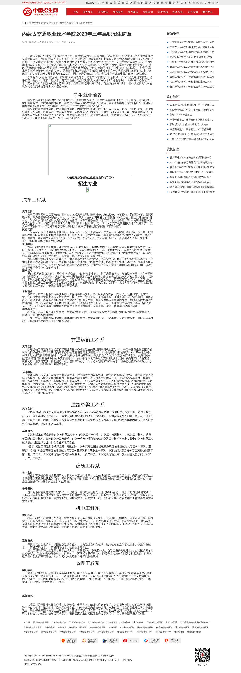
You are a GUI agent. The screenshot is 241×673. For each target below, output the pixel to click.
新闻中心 (88, 11)
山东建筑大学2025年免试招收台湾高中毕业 (192, 71)
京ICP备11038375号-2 (109, 660)
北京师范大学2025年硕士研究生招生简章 (191, 81)
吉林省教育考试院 (154, 622)
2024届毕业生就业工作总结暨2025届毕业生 (192, 192)
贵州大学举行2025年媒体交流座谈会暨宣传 (192, 167)
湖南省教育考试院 (144, 632)
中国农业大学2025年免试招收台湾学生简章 (192, 47)
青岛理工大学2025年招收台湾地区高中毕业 (192, 67)
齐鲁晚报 (62, 627)
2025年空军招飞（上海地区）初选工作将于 (192, 134)
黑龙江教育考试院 (200, 627)
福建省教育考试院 (106, 632)
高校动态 (163, 11)
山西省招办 (112, 622)
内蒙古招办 (125, 622)
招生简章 (148, 11)
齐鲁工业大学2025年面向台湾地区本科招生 (192, 62)
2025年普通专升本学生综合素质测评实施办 (192, 187)
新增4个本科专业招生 (181, 114)
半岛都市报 (50, 627)
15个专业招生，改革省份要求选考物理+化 (191, 119)
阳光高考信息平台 (41, 622)
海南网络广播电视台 (78, 627)
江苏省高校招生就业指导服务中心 (195, 622)
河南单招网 (179, 632)
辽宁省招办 (138, 622)
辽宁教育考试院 (182, 627)
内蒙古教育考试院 (164, 627)
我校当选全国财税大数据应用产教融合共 (190, 177)
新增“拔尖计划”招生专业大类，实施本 (189, 124)
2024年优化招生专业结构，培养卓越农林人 (192, 104)
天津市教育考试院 (77, 622)
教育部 (27, 622)
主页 (24, 23)
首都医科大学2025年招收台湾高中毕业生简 (192, 76)
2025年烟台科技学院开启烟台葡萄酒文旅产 (192, 162)
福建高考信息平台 (98, 627)
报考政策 (133, 11)
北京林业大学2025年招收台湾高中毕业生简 (192, 52)
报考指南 (118, 11)
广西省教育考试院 (87, 632)
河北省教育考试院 (96, 622)
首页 (76, 11)
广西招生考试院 (127, 627)
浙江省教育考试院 (49, 632)
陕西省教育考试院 (145, 627)
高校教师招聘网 (194, 632)
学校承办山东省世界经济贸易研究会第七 (190, 182)
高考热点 (103, 11)
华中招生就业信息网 (32, 627)
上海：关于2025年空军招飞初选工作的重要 (192, 139)
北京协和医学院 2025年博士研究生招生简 (191, 57)
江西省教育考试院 (68, 632)
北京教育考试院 (59, 622)
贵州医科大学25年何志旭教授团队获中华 (190, 157)
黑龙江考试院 (171, 622)
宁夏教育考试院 (31, 632)
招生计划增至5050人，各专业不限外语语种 (192, 109)
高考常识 (192, 11)
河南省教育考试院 (125, 632)
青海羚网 (113, 627)
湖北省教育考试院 (163, 632)
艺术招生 (177, 11)
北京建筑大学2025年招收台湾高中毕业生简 (192, 42)
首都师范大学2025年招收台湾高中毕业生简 (192, 86)
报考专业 (207, 11)
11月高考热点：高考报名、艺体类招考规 (190, 129)
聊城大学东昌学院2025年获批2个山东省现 (191, 172)
